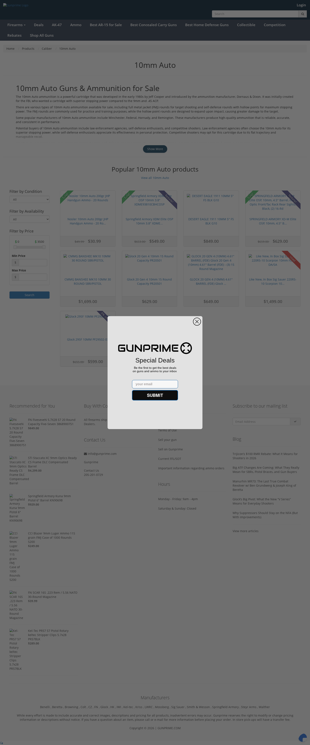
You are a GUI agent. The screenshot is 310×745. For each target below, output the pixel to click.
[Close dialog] (197, 321)
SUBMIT (155, 395)
